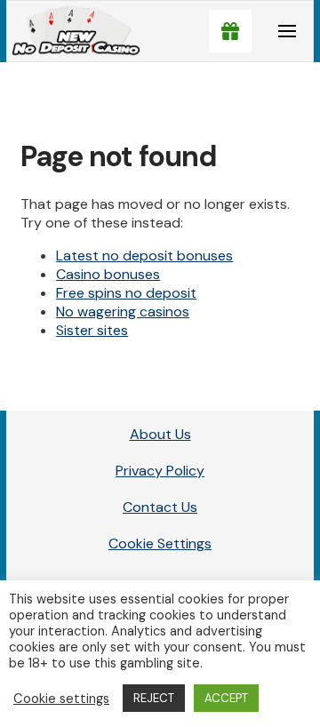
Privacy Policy (160, 470)
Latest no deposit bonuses (144, 255)
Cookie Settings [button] (160, 543)
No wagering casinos (122, 311)
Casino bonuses (108, 274)
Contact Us (160, 507)
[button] (230, 31)
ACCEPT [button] (226, 698)
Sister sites (92, 330)
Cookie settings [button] (61, 699)
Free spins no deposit (126, 293)
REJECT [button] (153, 698)
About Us (160, 434)
